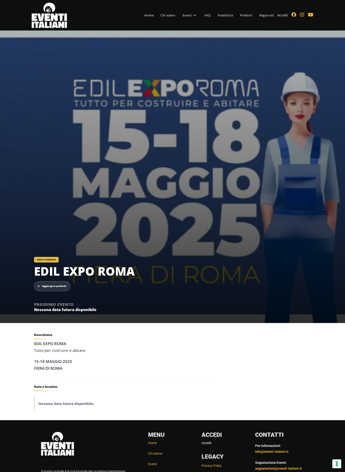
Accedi (282, 15)
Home (152, 443)
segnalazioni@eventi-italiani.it (278, 468)
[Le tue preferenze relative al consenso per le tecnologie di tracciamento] (336, 463)
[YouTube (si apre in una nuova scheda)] (310, 14)
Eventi (152, 464)
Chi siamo (155, 453)
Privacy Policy (212, 466)
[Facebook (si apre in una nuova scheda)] (294, 14)
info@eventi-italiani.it (271, 451)
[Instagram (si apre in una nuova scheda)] (302, 14)
